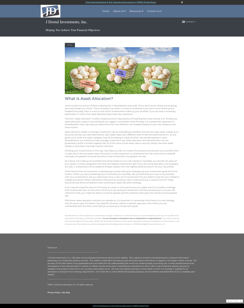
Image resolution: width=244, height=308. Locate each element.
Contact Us (153, 11)
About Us (118, 11)
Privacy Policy (54, 292)
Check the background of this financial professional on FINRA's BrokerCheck (121, 2)
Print (69, 45)
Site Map (66, 292)
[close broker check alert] (182, 2)
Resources (135, 11)
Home (105, 11)
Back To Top (233, 301)
